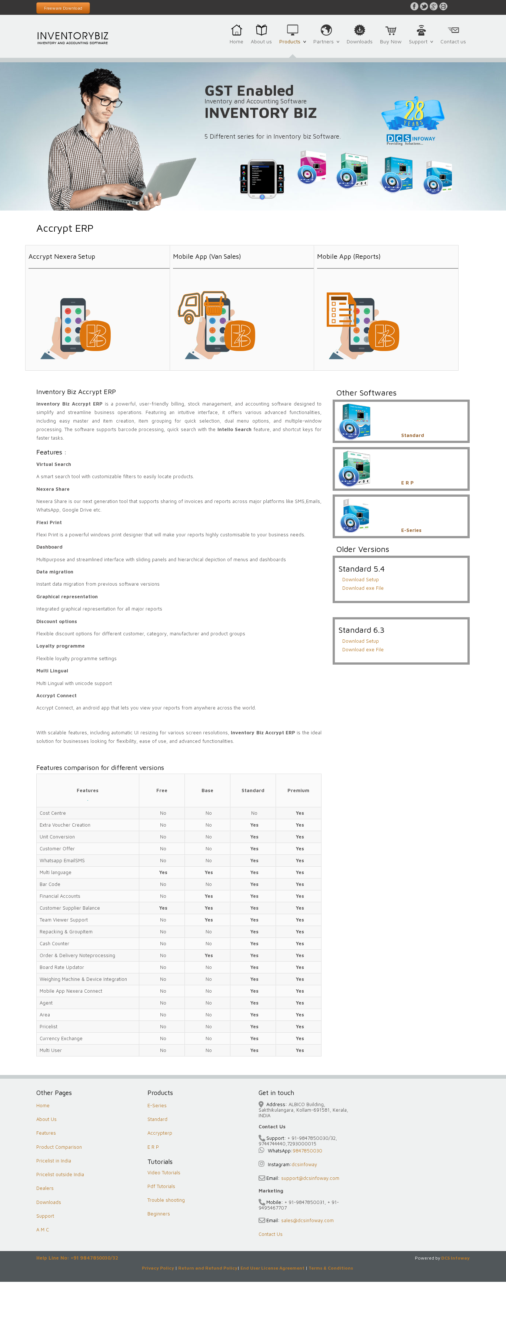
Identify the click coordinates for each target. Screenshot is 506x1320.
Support (419, 45)
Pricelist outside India (60, 1174)
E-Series (157, 1105)
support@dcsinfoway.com (309, 1178)
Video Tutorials (163, 1172)
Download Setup (360, 579)
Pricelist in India (53, 1161)
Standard (157, 1119)
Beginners (158, 1214)
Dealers (45, 1188)
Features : (51, 452)
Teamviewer (443, 6)
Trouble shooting (166, 1200)
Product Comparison (59, 1147)
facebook (414, 6)
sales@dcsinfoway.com (307, 1220)
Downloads (360, 41)
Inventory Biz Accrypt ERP (76, 392)
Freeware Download (63, 8)
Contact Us (271, 1234)
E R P (153, 1147)
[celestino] (73, 38)
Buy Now (391, 41)
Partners (325, 45)
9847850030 (307, 1151)
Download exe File (363, 588)
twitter (424, 6)
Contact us (453, 41)
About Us (46, 1119)
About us (261, 41)
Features (46, 1133)
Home (236, 41)
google (434, 6)
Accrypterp (159, 1133)
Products (291, 45)
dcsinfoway (304, 1164)
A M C (42, 1230)
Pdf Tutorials (161, 1186)
